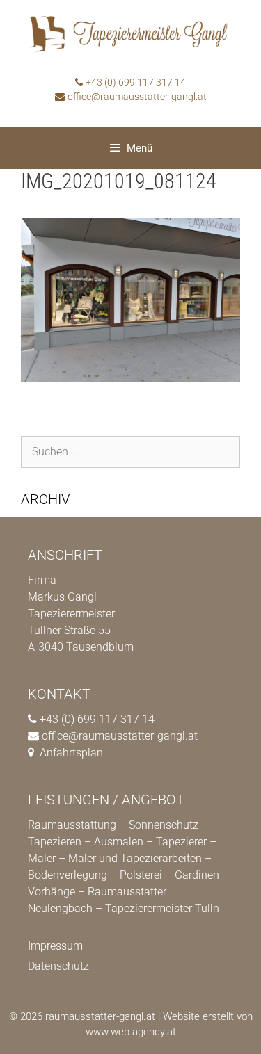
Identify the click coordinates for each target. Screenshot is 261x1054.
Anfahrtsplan (71, 752)
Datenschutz (58, 966)
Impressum (55, 945)
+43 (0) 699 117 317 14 (136, 82)
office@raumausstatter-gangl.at (137, 96)
